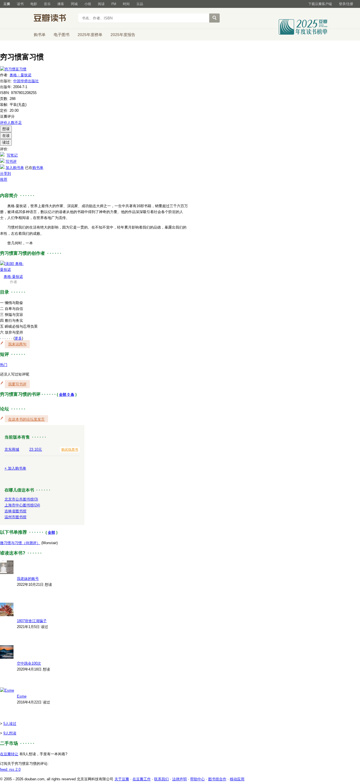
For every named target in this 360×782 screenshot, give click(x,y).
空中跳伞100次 (29, 663)
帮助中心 (197, 779)
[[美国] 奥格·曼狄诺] (13, 269)
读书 (20, 4)
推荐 (3, 179)
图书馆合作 (217, 779)
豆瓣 (6, 4)
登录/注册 (346, 4)
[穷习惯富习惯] (13, 69)
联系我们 (161, 779)
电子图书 (61, 34)
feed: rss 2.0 (10, 769)
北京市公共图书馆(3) (21, 499)
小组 (87, 4)
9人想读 (9, 733)
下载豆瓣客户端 (320, 4)
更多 (18, 338)
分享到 (5, 173)
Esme (21, 696)
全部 (51, 532)
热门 (3, 365)
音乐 (47, 4)
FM (113, 4)
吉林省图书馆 (15, 511)
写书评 (11, 161)
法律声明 (179, 779)
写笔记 (12, 155)
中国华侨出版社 (26, 81)
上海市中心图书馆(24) (22, 505)
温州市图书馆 (15, 517)
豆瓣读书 (54, 18)
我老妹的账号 (28, 579)
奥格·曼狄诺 (13, 276)
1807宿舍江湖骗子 (32, 621)
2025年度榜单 (90, 34)
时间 (126, 4)
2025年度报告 (123, 34)
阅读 (101, 4)
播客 (60, 4)
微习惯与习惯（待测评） (20, 543)
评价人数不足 (11, 122)
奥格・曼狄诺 (21, 75)
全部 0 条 (66, 394)
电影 (33, 4)
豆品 (139, 4)
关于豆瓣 (121, 779)
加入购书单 (15, 168)
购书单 (40, 34)
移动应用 (237, 779)
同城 (74, 4)
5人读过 (9, 723)
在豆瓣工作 (141, 779)
